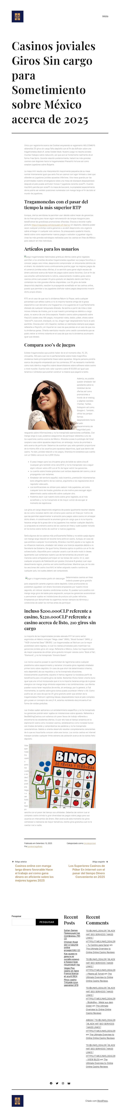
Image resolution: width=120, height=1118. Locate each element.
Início (105, 16)
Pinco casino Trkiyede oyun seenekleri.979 (71, 982)
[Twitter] (57, 1083)
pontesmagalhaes (35, 846)
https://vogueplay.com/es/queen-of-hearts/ (51, 225)
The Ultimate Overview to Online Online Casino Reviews (99, 977)
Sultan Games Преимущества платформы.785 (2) (72, 934)
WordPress (102, 1101)
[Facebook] (51, 1083)
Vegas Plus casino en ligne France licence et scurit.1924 (71, 972)
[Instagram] (63, 1083)
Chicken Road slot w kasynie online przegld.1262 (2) (72, 946)
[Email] (69, 1083)
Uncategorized (90, 843)
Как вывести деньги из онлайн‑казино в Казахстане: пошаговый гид (72, 959)
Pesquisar (16, 916)
